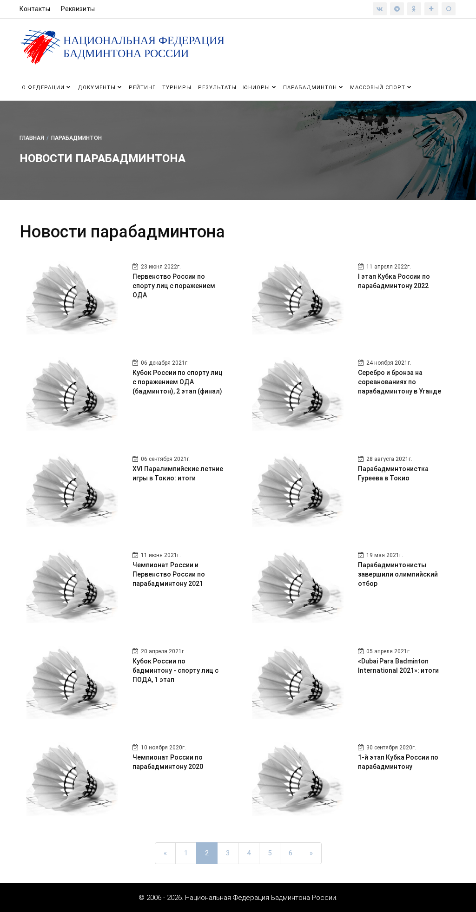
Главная (32, 137)
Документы (98, 88)
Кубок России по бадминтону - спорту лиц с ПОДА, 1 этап (175, 670)
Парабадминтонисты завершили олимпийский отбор (398, 574)
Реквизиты (78, 9)
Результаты (217, 88)
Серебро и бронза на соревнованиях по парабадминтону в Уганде (399, 382)
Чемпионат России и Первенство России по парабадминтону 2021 (168, 574)
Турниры (177, 88)
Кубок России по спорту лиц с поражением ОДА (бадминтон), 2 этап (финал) (177, 382)
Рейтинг (142, 88)
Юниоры (257, 88)
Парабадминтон (311, 88)
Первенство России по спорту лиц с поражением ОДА (173, 286)
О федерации (44, 88)
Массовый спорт (378, 88)
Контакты (35, 9)
